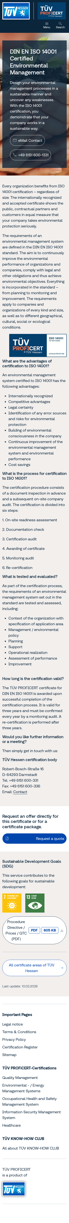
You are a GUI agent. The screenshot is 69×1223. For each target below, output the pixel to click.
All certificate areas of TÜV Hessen (31, 968)
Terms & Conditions (19, 1032)
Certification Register (20, 1047)
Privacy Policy (14, 1039)
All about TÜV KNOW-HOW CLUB (30, 1148)
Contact (20, 792)
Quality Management (20, 1077)
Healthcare (11, 1125)
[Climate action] (34, 903)
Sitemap (9, 1054)
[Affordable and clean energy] (11, 903)
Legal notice (12, 1024)
